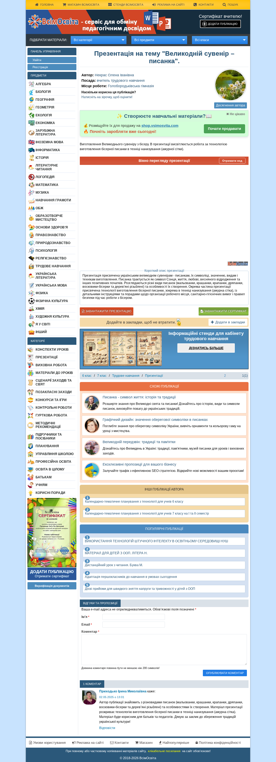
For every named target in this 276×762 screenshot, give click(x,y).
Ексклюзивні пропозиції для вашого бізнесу (139, 464)
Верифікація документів (52, 585)
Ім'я (85, 617)
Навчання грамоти (53, 200)
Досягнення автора (230, 105)
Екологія (44, 115)
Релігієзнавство (51, 258)
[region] (122, 349)
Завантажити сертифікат (225, 311)
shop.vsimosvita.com (159, 126)
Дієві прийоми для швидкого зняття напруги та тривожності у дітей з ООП (140, 588)
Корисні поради (50, 493)
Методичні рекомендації (48, 425)
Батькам (44, 477)
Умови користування (49, 743)
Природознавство (53, 243)
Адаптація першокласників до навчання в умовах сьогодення (131, 576)
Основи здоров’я (52, 227)
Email (86, 624)
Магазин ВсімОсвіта (83, 4)
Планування (47, 446)
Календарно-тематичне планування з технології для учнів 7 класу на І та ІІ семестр (147, 513)
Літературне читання (47, 167)
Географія (45, 99)
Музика (42, 192)
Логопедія (45, 177)
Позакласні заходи (54, 392)
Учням (41, 485)
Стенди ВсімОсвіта (128, 4)
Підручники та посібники (49, 436)
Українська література (46, 275)
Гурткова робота (51, 415)
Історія (42, 157)
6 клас (87, 375)
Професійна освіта (53, 461)
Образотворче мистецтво (49, 217)
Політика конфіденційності (219, 743)
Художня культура (52, 316)
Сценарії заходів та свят (54, 382)
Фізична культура (52, 301)
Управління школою (55, 454)
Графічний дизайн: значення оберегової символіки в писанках (155, 420)
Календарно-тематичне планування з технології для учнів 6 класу (134, 501)
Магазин (145, 743)
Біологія (43, 91)
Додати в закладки (230, 322)
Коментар (90, 631)
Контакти (206, 4)
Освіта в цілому (50, 469)
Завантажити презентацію (107, 311)
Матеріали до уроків (54, 373)
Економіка (45, 123)
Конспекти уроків (52, 349)
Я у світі (43, 324)
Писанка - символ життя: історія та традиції (139, 397)
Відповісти (107, 728)
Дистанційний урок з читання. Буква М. (114, 565)
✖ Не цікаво (235, 114)
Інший (41, 332)
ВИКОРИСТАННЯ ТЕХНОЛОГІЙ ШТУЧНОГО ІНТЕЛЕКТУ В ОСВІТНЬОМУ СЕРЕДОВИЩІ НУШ (156, 541)
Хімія (40, 308)
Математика (47, 185)
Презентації (46, 357)
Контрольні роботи (54, 407)
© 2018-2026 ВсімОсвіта (138, 758)
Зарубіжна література (46, 132)
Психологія (46, 250)
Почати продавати (224, 129)
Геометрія (45, 107)
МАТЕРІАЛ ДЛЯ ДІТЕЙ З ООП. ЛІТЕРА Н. (116, 553)
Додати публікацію (222, 23)
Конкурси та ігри (51, 400)
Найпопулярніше (175, 743)
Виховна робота (51, 365)
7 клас (101, 375)
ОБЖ (39, 208)
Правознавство (51, 235)
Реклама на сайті (170, 4)
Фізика (42, 293)
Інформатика (48, 150)
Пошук (233, 4)
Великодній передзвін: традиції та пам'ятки (139, 442)
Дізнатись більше (206, 348)
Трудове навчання (53, 266)
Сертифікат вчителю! (220, 16)
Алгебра (43, 84)
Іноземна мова (49, 142)
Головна (47, 4)
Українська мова (51, 285)
